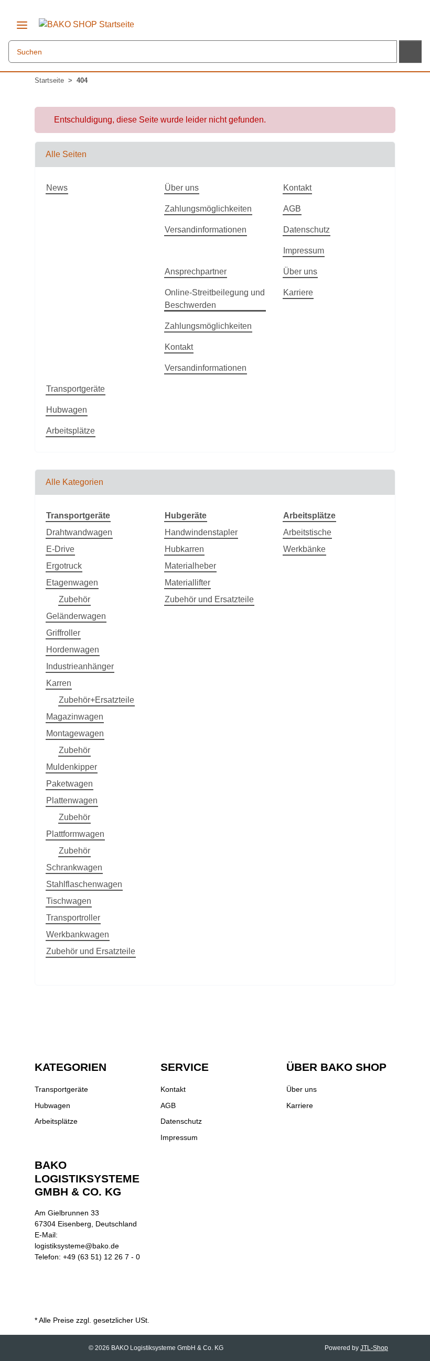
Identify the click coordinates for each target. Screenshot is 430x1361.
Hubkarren (184, 549)
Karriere (298, 292)
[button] (401, 23)
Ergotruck (64, 565)
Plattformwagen (75, 833)
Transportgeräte (75, 388)
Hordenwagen (72, 649)
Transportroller (73, 917)
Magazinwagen (74, 716)
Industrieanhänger (80, 666)
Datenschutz (306, 229)
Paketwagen (69, 783)
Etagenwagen (72, 582)
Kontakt (297, 187)
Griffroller (63, 632)
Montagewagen (75, 733)
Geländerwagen (76, 616)
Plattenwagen (72, 800)
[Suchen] (410, 51)
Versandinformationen (205, 229)
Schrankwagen (74, 867)
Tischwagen (68, 901)
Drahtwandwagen (79, 532)
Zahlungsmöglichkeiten (208, 208)
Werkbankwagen (77, 934)
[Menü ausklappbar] (22, 21)
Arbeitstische (307, 532)
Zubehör (74, 599)
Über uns (182, 187)
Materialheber (190, 565)
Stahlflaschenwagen (84, 884)
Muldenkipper (71, 766)
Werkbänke (304, 549)
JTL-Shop (374, 1348)
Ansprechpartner (196, 271)
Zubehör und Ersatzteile (90, 951)
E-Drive (60, 549)
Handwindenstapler (201, 532)
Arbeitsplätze (70, 430)
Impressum (303, 250)
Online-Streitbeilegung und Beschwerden (215, 298)
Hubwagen (66, 409)
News (57, 187)
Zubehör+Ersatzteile (96, 699)
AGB (292, 208)
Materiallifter (187, 582)
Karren (58, 683)
